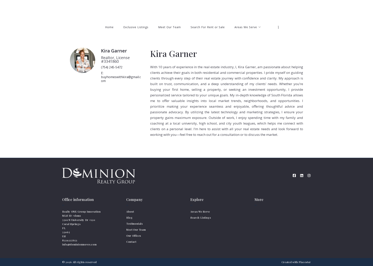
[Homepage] (186, 10)
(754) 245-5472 (111, 67)
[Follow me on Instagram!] (309, 175)
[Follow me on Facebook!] (294, 175)
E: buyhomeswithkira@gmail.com (121, 77)
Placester (305, 262)
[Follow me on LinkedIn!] (301, 175)
